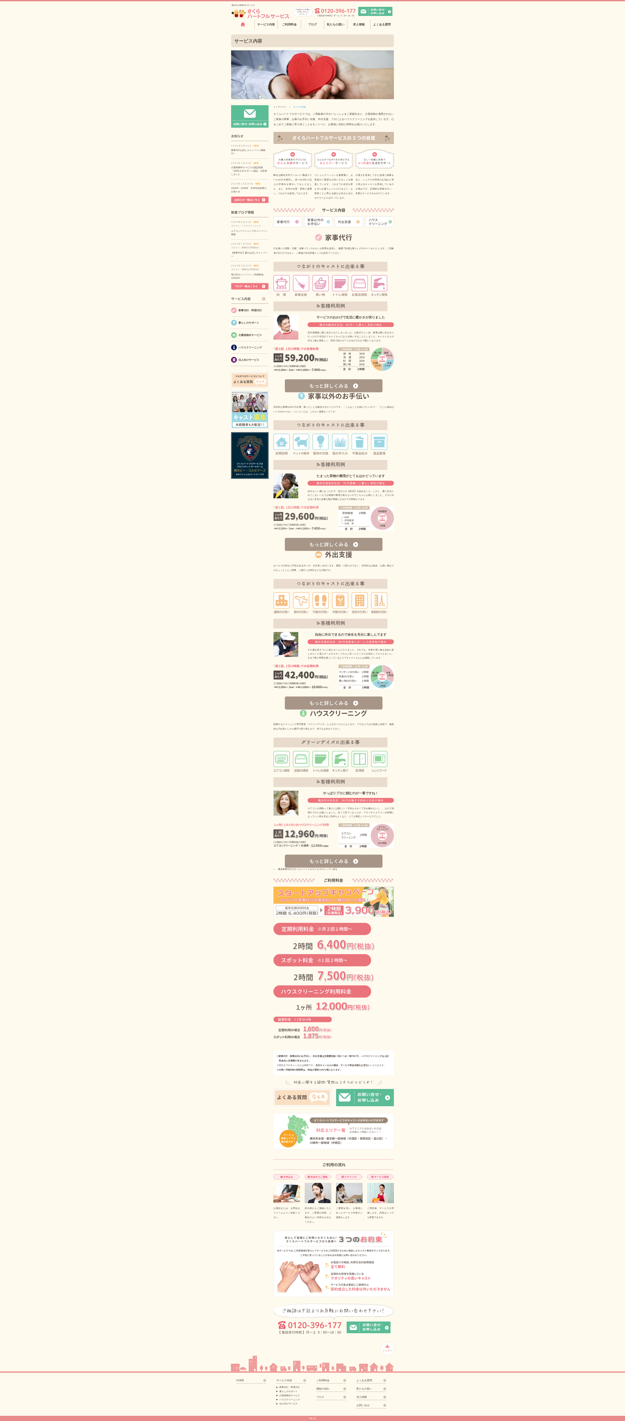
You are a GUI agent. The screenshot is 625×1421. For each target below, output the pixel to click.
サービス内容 (284, 1380)
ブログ (312, 24)
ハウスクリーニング (289, 1399)
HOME (240, 1380)
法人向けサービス (288, 1403)
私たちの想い (335, 24)
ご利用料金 (289, 24)
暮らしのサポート (288, 1391)
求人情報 (359, 24)
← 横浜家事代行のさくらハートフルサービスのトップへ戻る (305, 869)
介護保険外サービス (289, 1395)
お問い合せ (362, 1405)
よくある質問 (382, 24)
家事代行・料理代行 (289, 1387)
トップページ (279, 107)
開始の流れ (322, 1388)
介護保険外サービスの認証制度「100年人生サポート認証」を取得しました (249, 171)
